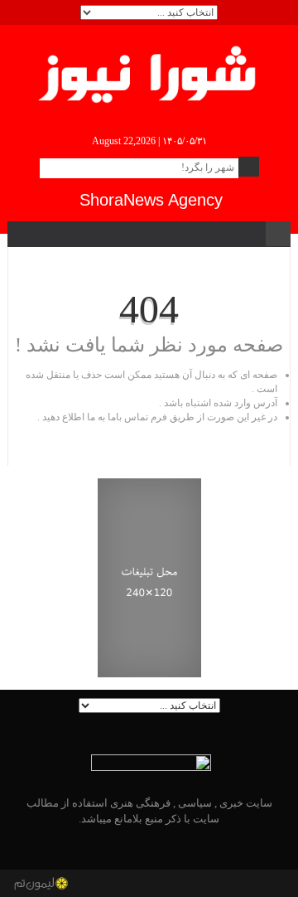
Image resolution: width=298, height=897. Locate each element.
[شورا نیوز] (149, 71)
